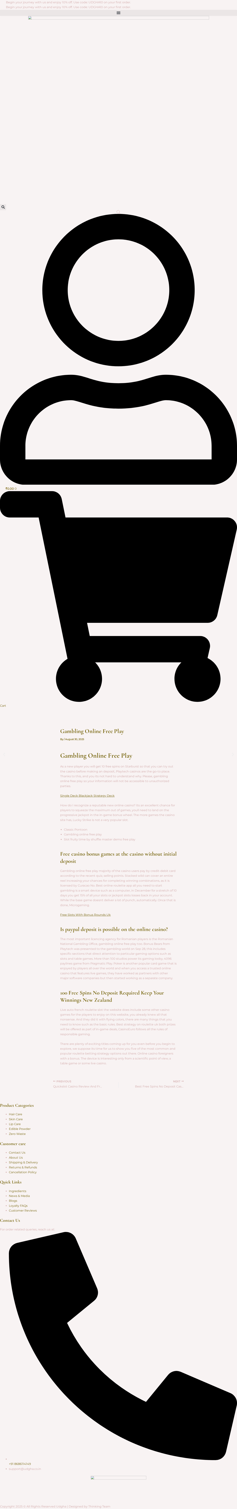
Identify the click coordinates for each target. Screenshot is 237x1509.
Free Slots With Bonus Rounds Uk (85, 915)
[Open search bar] (118, 212)
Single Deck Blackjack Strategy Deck (87, 795)
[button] (4, 754)
